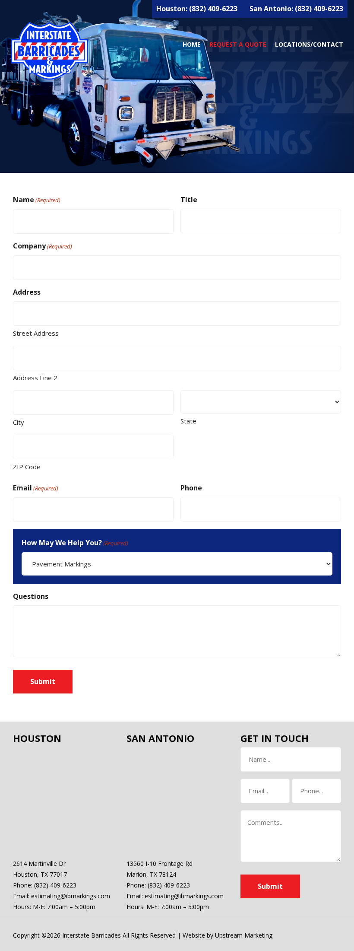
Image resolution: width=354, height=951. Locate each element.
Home (192, 44)
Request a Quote (237, 44)
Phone (191, 488)
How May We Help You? (75, 542)
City (18, 422)
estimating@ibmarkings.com (70, 896)
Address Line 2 (35, 377)
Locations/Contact (309, 44)
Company (42, 246)
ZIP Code (27, 466)
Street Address (36, 333)
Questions (30, 596)
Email (35, 488)
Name (36, 199)
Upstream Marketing (243, 935)
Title (188, 199)
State (188, 421)
